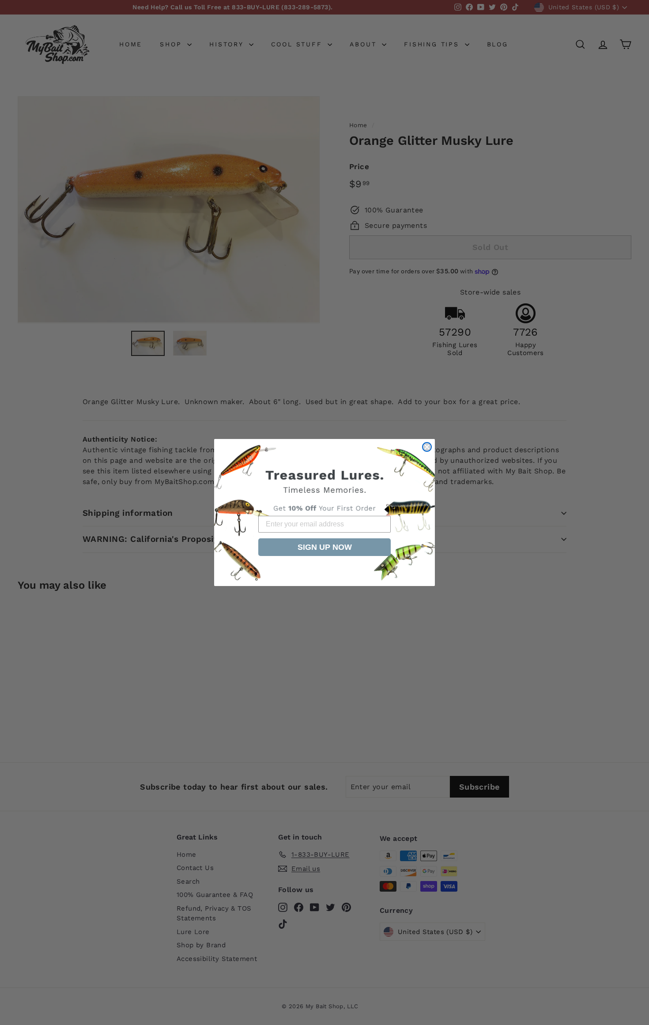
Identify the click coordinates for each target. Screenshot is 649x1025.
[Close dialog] (427, 447)
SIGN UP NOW (325, 547)
